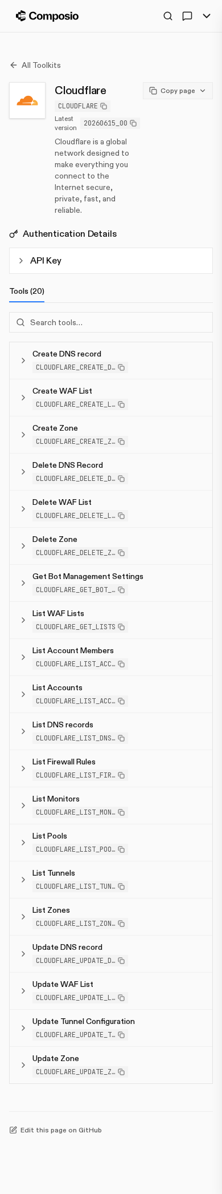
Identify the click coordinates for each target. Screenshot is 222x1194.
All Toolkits (41, 65)
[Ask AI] (187, 16)
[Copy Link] (199, 260)
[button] (80, 367)
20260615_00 (106, 123)
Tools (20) (26, 291)
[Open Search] (168, 16)
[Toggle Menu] (206, 16)
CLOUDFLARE (78, 106)
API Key (45, 260)
